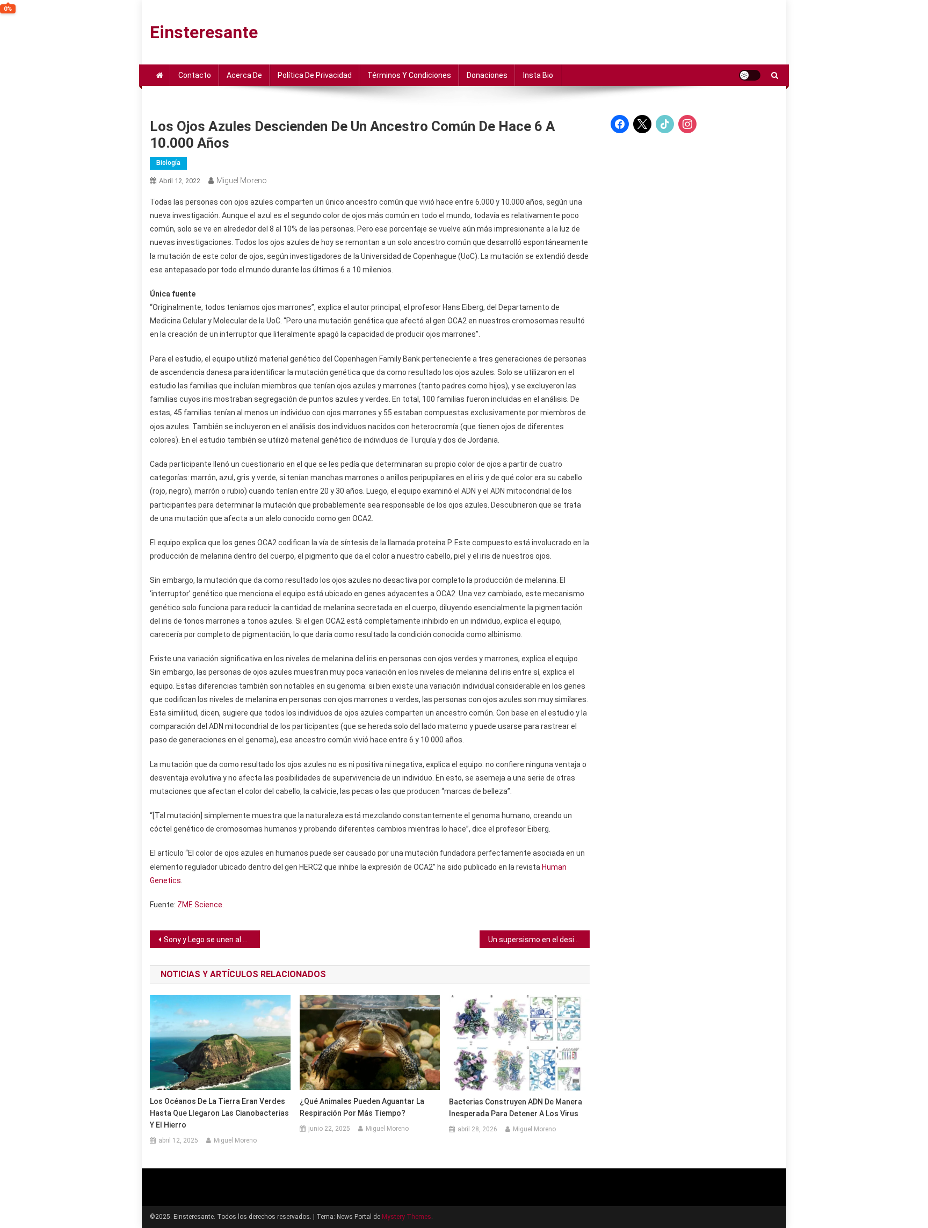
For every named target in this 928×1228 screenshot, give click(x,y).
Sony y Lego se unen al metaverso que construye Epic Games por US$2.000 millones (212, 939)
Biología (168, 163)
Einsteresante (204, 32)
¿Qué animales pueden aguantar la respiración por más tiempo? (362, 1107)
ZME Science (199, 904)
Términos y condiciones (409, 75)
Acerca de (244, 75)
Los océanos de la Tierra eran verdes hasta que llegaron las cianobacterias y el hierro (219, 1113)
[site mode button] (749, 75)
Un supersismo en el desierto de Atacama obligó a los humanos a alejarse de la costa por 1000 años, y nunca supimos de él (539, 939)
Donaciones (487, 75)
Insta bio (538, 75)
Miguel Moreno (241, 180)
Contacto (194, 75)
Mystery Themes (406, 1216)
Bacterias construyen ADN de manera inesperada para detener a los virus (515, 1107)
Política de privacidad (315, 75)
